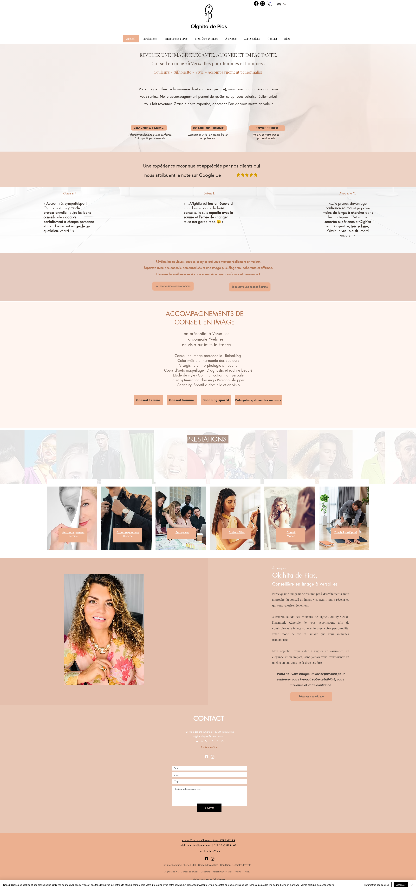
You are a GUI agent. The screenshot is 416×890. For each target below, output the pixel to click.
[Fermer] (412, 884)
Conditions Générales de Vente (235, 864)
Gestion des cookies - (209, 864)
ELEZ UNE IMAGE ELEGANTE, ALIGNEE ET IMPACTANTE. (212, 55)
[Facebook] (256, 3)
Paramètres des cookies (376, 884)
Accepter (400, 884)
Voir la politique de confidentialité (317, 884)
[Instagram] (262, 3)
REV (144, 55)
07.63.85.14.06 (228, 845)
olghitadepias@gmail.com (208, 736)
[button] (270, 3)
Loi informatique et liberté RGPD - (180, 864)
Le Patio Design (218, 878)
